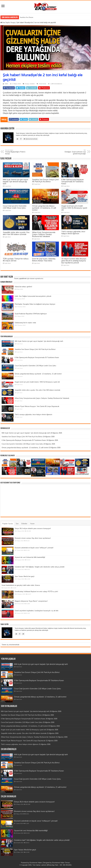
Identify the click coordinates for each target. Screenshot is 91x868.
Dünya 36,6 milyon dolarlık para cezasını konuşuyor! (33, 528)
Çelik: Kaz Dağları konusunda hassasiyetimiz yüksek (33, 296)
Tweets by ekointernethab (10, 645)
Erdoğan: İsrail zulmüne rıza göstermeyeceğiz (75, 152)
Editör (6, 83)
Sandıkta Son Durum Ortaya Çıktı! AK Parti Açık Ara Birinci (39, 17)
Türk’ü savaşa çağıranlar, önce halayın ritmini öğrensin (73, 232)
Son (17, 524)
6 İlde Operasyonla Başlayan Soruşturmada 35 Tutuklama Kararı (72, 182)
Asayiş (13, 22)
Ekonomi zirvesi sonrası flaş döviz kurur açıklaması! (33, 538)
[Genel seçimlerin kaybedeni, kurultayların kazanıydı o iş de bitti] (8, 614)
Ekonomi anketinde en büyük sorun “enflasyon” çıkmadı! (34, 548)
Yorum (32, 524)
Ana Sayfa (5, 22)
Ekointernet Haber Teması (61, 863)
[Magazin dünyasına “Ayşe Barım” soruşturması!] (8, 604)
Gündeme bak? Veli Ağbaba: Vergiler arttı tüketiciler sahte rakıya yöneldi (39, 567)
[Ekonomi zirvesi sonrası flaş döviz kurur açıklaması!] (8, 541)
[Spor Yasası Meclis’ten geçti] (8, 579)
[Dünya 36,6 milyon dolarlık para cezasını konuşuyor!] (8, 531)
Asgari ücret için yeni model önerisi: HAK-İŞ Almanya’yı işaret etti (74, 208)
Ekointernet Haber (36, 863)
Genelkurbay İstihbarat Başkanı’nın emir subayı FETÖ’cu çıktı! (36, 591)
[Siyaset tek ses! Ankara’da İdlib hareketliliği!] (8, 560)
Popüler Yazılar (7, 524)
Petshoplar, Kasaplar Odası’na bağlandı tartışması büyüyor (35, 304)
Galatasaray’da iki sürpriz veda (25, 323)
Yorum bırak (42, 83)
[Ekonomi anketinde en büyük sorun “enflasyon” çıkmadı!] (8, 551)
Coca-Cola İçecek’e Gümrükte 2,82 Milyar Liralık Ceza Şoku (14, 207)
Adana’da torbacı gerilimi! (23, 287)
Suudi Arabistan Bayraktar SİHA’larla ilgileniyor (31, 314)
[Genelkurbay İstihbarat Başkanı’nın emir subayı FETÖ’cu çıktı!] (8, 595)
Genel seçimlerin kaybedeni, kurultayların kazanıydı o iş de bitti (36, 611)
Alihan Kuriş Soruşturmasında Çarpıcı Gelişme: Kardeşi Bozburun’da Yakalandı (43, 234)
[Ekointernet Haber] (45, 6)
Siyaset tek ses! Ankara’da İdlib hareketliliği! (30, 557)
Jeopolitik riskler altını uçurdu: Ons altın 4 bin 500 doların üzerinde (16, 233)
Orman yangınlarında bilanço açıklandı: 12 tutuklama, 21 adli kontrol (44, 208)
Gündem (32, 83)
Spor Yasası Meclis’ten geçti (24, 576)
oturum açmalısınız (36, 278)
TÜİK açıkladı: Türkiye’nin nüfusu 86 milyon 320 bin (15, 260)
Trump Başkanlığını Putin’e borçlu (15, 152)
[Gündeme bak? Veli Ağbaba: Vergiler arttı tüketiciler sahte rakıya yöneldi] (8, 570)
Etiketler (24, 524)
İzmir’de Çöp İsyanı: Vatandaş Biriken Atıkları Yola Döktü (43, 260)
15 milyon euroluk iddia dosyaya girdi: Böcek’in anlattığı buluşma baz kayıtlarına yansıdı (73, 261)
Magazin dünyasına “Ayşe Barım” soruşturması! (31, 601)
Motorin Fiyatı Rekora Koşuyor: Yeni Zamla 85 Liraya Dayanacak (37, 406)
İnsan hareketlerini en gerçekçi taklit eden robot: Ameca (21, 585)
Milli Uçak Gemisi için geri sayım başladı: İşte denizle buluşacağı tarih (15, 182)
